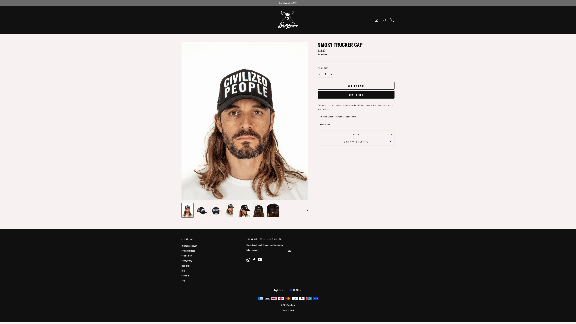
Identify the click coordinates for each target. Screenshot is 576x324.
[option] (288, 3)
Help (183, 270)
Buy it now (356, 94)
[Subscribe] (289, 250)
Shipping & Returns (356, 141)
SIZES (356, 134)
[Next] (306, 210)
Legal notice (186, 265)
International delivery (189, 245)
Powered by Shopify (288, 310)
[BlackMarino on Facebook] (254, 259)
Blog (183, 280)
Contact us (185, 275)
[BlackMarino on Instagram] (248, 259)
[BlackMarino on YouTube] (260, 259)
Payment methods (188, 250)
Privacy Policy (187, 260)
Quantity (323, 68)
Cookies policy (187, 255)
